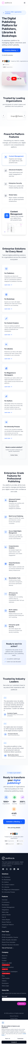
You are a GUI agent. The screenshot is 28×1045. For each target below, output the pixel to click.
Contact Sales (14, 455)
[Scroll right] (24, 115)
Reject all (7, 1038)
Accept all (14, 1042)
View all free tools (8, 948)
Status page (5, 985)
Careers (4, 958)
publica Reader (6, 914)
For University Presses (8, 892)
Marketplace (5, 905)
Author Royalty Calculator (9, 940)
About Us (4, 955)
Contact (4, 960)
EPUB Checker (6, 935)
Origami (4, 927)
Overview (4, 900)
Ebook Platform (6, 922)
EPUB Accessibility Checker (10, 937)
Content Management (8, 907)
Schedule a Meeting (10, 50)
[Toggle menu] (24, 2)
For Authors (5, 882)
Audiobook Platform (8, 924)
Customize (20, 1038)
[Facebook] (3, 869)
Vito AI (4, 917)
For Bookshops (6, 879)
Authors (4, 981)
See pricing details (14, 827)
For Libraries (5, 887)
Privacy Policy (14, 1018)
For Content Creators (8, 884)
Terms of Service (14, 1016)
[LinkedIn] (14, 869)
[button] (14, 78)
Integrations (5, 909)
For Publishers (6, 877)
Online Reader (6, 919)
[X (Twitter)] (7, 869)
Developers (5, 983)
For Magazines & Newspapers (10, 889)
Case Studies (5, 978)
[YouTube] (18, 869)
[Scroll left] (3, 115)
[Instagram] (10, 869)
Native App (5, 912)
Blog (3, 976)
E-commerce (5, 902)
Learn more (8, 285)
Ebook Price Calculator (8, 942)
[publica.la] (14, 858)
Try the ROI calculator (7, 55)
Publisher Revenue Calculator (10, 945)
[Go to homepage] (7, 3)
